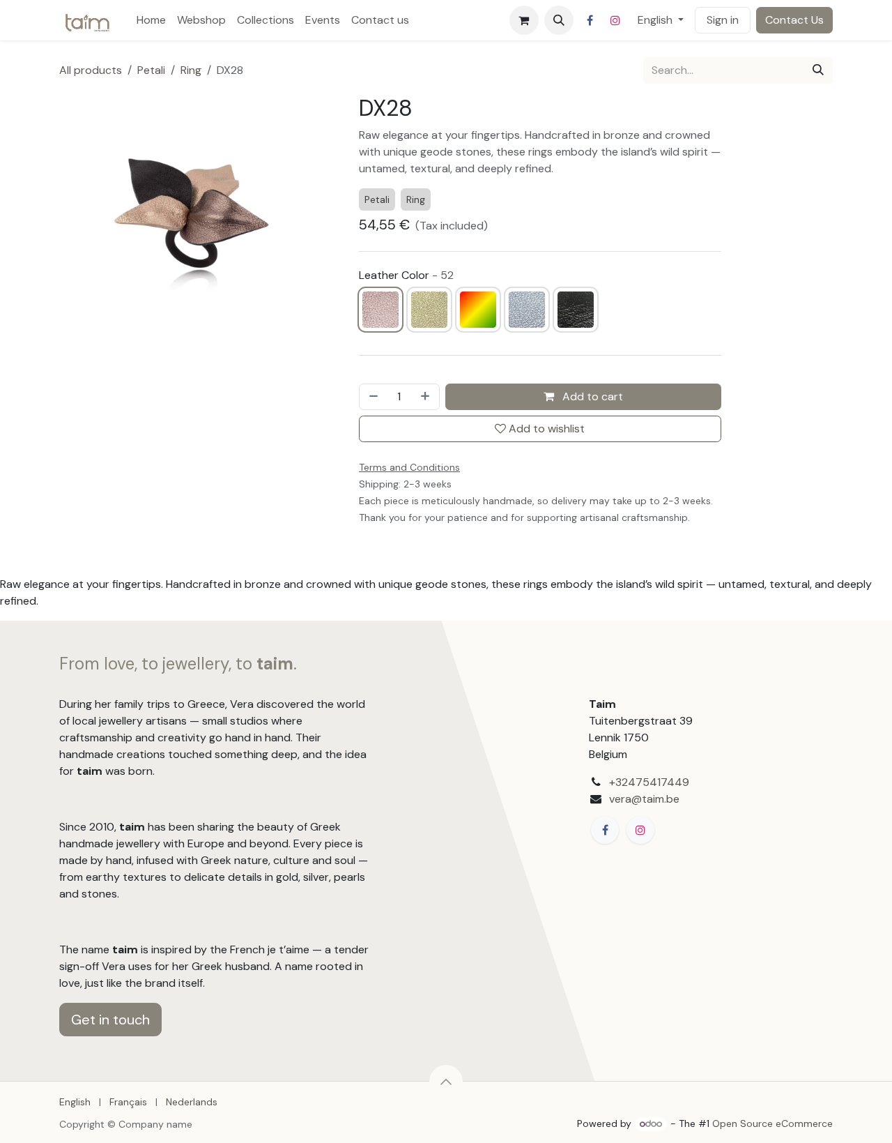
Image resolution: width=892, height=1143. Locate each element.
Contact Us (794, 20)
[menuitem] (151, 20)
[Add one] (426, 396)
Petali (151, 70)
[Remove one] (372, 396)
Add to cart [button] (591, 396)
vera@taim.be (644, 799)
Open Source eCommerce (772, 1123)
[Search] (818, 70)
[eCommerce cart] (524, 20)
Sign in (723, 20)
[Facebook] (590, 20)
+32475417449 (649, 782)
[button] (559, 20)
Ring (190, 70)
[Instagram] (615, 20)
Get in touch (110, 1019)
